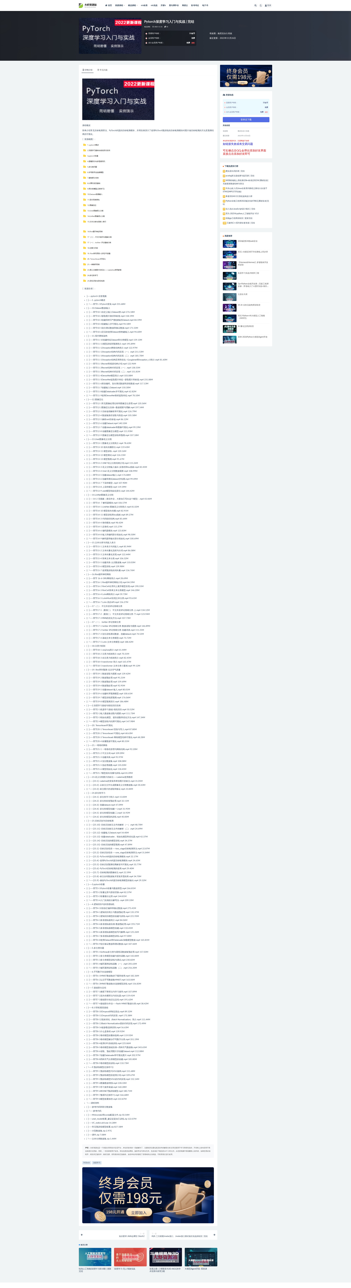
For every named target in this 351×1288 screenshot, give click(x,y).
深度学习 (96, 1163)
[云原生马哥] (230, 299)
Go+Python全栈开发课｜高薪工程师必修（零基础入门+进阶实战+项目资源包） (253, 286)
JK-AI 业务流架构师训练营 (249, 305)
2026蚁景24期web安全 (248, 241)
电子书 (205, 5)
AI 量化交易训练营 (246, 326)
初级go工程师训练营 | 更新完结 (239, 218)
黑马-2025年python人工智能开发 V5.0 (242, 214)
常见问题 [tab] (103, 70)
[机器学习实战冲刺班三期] (230, 278)
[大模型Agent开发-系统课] (201, 1262)
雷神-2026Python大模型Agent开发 (253, 337)
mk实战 (154, 5)
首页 (110, 5)
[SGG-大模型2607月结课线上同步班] (230, 257)
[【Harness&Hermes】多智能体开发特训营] (230, 267)
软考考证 (195, 5)
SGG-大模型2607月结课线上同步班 (253, 252)
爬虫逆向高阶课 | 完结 (235, 171)
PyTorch (112, 131)
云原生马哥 (242, 294)
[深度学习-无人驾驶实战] (130, 1257)
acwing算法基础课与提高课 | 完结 (240, 176)
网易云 (185, 5)
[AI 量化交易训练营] (230, 331)
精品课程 (147, 27)
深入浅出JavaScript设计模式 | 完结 (240, 209)
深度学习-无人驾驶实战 (124, 1269)
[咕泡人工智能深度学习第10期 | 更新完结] (95, 1257)
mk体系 (144, 5)
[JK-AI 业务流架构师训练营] (230, 310)
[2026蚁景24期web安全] (230, 245)
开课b (163, 5)
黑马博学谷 (174, 5)
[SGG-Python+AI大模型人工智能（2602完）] (230, 320)
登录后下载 (246, 120)
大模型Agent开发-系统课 (196, 1269)
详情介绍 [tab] (88, 70)
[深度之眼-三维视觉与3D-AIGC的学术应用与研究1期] (165, 1258)
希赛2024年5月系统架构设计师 (239, 196)
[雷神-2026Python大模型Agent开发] (230, 342)
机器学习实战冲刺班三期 (248, 273)
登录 (269, 5)
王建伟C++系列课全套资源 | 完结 (241, 223)
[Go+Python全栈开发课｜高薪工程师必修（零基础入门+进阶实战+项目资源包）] (230, 289)
